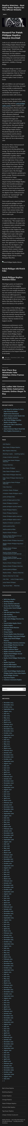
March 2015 (7, 931)
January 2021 (8, 778)
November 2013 (8, 965)
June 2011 (6, 1028)
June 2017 (7, 872)
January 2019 (8, 831)
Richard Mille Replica (10, 664)
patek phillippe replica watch (12, 519)
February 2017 (8, 881)
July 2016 (6, 896)
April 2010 (7, 1059)
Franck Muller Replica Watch (12, 623)
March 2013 (7, 983)
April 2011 (7, 1033)
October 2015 (8, 915)
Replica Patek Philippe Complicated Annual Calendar (12, 553)
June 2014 (7, 950)
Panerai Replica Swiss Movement (14, 634)
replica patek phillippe (10, 569)
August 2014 (7, 946)
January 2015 (8, 935)
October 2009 (8, 1072)
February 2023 (8, 724)
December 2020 (8, 781)
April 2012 (7, 1007)
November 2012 (8, 991)
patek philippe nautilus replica (12, 506)
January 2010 (8, 1065)
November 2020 (9, 783)
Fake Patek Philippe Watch (11, 471)
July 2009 (7, 1078)
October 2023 (8, 707)
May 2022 (7, 744)
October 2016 (8, 889)
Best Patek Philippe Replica (11, 447)
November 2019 (8, 809)
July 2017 (6, 870)
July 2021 (6, 765)
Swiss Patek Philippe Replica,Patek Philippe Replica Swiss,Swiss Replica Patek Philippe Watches (15, 673)
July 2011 (6, 1026)
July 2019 (6, 818)
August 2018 (7, 842)
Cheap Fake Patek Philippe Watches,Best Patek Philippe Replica (12, 608)
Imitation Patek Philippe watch (12, 493)
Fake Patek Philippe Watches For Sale (13, 478)
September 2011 (8, 1022)
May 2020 (7, 796)
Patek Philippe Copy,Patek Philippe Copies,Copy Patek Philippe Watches (14, 638)
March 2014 (7, 957)
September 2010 (9, 1048)
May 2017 (6, 874)
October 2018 (8, 837)
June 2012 (7, 1002)
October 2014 (8, 941)
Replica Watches (18, 572)
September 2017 (9, 865)
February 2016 (8, 907)
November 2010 (8, 1044)
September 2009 (9, 1074)
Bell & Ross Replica (9, 599)
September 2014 (9, 944)
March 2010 (7, 1061)
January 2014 (8, 961)
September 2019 (9, 813)
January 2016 (8, 909)
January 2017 (8, 883)
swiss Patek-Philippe (9, 582)
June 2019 (7, 820)
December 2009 (8, 1068)
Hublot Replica (8, 625)
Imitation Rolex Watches (11, 627)
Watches (17, 585)
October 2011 (8, 1020)
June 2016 (7, 898)
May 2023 (7, 718)
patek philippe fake (9, 496)
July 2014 (6, 948)
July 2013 (6, 974)
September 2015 (9, 918)
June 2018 (7, 846)
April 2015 (7, 928)
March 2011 (7, 1035)
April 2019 (7, 824)
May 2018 (7, 848)
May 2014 (7, 952)
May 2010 (7, 1057)
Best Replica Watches (9, 450)
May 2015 (7, 926)
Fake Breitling (8, 614)
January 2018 (8, 857)
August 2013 (7, 972)
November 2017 (8, 861)
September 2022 (9, 735)
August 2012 (7, 998)
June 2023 (7, 715)
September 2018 (9, 839)
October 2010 (8, 1046)
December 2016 (8, 885)
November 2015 (8, 913)
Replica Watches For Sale (10, 576)
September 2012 (9, 996)
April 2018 (7, 850)
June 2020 (7, 794)
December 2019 (8, 807)
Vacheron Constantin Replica (13, 680)
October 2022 (8, 733)
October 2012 (8, 994)
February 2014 (8, 959)
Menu (4, 14)
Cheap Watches (8, 465)
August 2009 (8, 1076)
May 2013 (6, 978)
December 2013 (8, 963)
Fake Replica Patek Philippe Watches (11, 483)
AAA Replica (6, 444)
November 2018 (8, 835)
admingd (7, 357)
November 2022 (9, 731)
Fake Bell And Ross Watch (12, 612)
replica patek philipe (9, 529)
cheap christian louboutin (11, 457)
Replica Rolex (7, 572)
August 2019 (7, 815)
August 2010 (7, 1050)
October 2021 (8, 759)
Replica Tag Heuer (9, 662)
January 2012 (8, 1013)
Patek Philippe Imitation (10, 503)
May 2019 (7, 822)
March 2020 (7, 800)
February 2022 (8, 750)
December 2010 (8, 1041)
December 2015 (8, 911)
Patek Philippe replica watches (12, 516)
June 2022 (7, 742)
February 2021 (8, 776)
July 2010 (6, 1052)
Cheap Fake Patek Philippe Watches (11, 461)
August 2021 (7, 763)
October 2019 (8, 811)
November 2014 (8, 939)
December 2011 (8, 1015)
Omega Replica (8, 632)
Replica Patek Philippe (10, 532)
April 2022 (7, 746)
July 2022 (6, 739)
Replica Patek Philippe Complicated (10, 548)
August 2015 (7, 920)
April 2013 (7, 981)
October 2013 (8, 968)
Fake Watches (7, 487)
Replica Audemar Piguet (11, 649)
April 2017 (7, 876)
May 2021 (7, 770)
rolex (5, 669)
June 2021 (7, 768)
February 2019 (8, 828)
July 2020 (6, 792)
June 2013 (7, 976)
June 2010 (7, 1055)
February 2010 (8, 1063)
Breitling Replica (9, 601)
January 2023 (8, 726)
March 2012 (7, 1009)
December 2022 (8, 729)
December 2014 (8, 937)
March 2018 (7, 852)
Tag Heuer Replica (9, 677)
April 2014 (7, 955)
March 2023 (7, 722)
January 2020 (8, 805)
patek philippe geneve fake (11, 500)
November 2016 (8, 887)
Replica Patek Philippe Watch (12, 563)
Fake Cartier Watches (10, 616)
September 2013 (9, 970)
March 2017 (7, 878)
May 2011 (6, 1031)
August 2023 (7, 711)
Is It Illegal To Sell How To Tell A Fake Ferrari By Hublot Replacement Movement (14, 411)
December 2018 (8, 833)
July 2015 (6, 922)
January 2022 (8, 752)
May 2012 (7, 1005)
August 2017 (7, 868)
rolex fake (6, 579)
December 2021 (8, 755)
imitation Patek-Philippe (10, 490)
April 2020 (7, 798)
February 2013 (8, 985)
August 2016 (7, 894)
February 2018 (8, 855)
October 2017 (8, 863)
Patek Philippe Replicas (10, 513)
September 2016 (9, 892)
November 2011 (8, 1018)
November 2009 (9, 1070)
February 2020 (8, 802)
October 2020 (8, 785)
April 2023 (7, 720)
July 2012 (6, 1000)
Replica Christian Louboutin (11, 523)
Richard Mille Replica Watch (12, 666)
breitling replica (19, 454)
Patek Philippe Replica (10, 510)
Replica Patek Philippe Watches (13, 566)
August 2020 (8, 789)
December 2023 (8, 702)
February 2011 (8, 1037)
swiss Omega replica (17, 579)
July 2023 (6, 713)
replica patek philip (9, 526)
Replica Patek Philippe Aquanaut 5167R (13, 544)
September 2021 (9, 761)
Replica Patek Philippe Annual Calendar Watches (12, 536)
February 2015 (8, 933)
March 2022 (7, 748)
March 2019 (7, 826)
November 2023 (9, 705)
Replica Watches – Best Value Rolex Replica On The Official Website (13, 7)
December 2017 (8, 859)
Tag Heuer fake (7, 585)
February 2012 (8, 1011)
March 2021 (7, 774)
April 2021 (7, 772)
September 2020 (9, 787)
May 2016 (7, 900)
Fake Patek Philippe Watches (12, 474)
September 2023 (9, 709)
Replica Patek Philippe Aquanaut (13, 540)
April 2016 (7, 902)
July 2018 (6, 844)
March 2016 (7, 905)
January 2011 (7, 1039)
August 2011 (7, 1024)
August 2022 (8, 737)
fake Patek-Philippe (9, 468)
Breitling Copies (8, 454)
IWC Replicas (8, 630)
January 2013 (8, 987)
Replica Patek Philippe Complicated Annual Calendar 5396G (12, 558)
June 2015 (7, 924)
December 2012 (8, 989)
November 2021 (8, 757)
